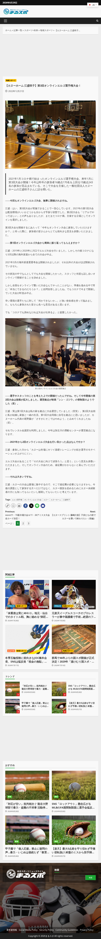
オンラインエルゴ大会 (32, 499)
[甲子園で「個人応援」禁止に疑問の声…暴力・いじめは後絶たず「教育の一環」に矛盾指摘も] (27, 830)
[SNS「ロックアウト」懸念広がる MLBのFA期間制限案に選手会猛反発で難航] (74, 785)
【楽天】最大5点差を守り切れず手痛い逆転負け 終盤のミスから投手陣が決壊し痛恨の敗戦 (59, 706)
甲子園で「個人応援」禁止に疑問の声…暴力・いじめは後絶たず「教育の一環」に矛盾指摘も (12, 706)
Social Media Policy (28, 929)
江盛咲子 (66, 499)
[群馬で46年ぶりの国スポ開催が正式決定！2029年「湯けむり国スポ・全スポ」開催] (74, 639)
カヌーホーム (56, 499)
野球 (9, 797)
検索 (56, 869)
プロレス (11, 606)
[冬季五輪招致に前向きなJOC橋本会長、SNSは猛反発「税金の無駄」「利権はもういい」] (27, 639)
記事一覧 (18, 30)
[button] (5, 21)
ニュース (11, 651)
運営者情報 (11, 929)
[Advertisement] (50, 55)
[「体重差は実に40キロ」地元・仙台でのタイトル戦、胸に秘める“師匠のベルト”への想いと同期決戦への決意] (27, 594)
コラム (10, 841)
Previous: (27, 515)
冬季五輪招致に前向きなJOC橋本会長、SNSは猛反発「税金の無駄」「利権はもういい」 (26, 659)
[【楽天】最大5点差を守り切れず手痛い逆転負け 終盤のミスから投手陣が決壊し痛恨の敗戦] (74, 830)
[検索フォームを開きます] (97, 21)
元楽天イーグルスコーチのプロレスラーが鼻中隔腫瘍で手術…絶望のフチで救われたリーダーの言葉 (73, 615)
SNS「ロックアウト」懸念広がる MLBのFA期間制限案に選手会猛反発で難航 (59, 689)
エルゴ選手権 (17, 499)
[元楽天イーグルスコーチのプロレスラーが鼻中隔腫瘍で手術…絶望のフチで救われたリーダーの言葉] (74, 594)
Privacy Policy (86, 929)
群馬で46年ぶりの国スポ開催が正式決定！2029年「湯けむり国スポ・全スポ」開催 (73, 659)
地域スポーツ (46, 30)
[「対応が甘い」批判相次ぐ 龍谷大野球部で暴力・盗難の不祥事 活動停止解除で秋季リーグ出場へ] (27, 785)
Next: (73, 515)
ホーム (8, 30)
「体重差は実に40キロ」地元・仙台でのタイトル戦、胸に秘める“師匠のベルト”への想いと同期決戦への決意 (27, 615)
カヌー (46, 499)
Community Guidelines (66, 929)
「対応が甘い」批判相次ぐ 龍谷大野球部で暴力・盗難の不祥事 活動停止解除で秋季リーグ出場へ (12, 689)
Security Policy (46, 929)
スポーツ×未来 (31, 30)
